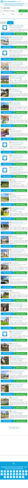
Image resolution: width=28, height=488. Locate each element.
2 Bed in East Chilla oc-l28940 (17, 62)
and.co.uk (11, 1)
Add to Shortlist (7, 34)
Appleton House (14, 343)
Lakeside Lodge (14, 397)
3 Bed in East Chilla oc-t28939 (17, 37)
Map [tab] (10, 22)
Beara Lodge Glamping (15, 102)
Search (23, 11)
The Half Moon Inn (15, 263)
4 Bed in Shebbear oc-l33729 (17, 167)
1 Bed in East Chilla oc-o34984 (17, 25)
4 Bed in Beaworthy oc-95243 (17, 317)
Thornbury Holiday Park (16, 357)
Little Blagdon (14, 236)
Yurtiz (12, 290)
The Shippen (13, 411)
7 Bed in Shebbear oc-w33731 (17, 142)
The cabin (13, 129)
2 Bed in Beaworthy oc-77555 (17, 222)
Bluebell (13, 194)
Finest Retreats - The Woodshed (17, 371)
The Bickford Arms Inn (15, 89)
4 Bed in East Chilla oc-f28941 (17, 50)
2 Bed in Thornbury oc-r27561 (17, 384)
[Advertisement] (14, 445)
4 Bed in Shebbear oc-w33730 (17, 155)
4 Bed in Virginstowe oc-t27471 (17, 331)
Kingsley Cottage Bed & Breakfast (18, 208)
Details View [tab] (3, 22)
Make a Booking (20, 34)
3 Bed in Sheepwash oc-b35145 (17, 249)
